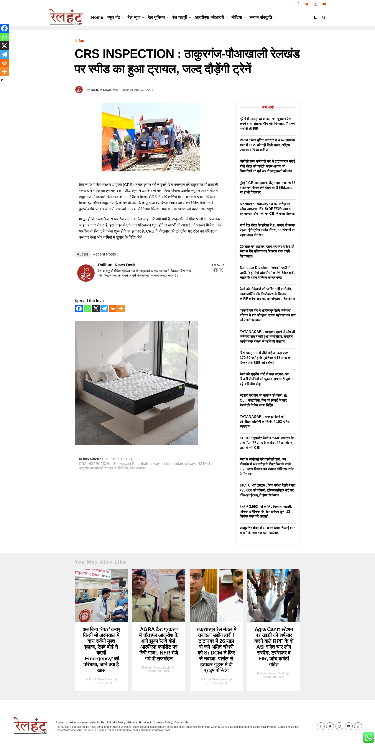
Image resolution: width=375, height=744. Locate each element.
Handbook (145, 722)
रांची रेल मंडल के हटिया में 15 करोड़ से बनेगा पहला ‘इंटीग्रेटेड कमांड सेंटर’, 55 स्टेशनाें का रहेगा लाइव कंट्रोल (267, 230)
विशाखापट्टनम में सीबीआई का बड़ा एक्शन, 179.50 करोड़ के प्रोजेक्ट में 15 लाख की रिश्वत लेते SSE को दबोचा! (265, 358)
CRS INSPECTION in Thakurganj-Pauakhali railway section (125, 464)
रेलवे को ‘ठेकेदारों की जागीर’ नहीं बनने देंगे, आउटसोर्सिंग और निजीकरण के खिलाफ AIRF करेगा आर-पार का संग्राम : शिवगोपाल (267, 294)
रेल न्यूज (134, 17)
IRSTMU (203, 464)
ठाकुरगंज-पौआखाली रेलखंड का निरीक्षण (103, 468)
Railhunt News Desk (104, 89)
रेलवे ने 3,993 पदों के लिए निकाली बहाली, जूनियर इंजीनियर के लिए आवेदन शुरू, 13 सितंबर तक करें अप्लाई (266, 511)
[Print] (113, 308)
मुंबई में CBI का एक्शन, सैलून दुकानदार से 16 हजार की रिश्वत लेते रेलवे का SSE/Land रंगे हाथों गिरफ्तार (268, 187)
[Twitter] (221, 270)
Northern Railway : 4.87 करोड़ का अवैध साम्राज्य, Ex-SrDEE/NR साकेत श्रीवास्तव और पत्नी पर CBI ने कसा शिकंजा (267, 209)
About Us (61, 722)
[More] (121, 308)
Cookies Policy (163, 722)
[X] (96, 308)
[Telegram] (104, 308)
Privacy (132, 722)
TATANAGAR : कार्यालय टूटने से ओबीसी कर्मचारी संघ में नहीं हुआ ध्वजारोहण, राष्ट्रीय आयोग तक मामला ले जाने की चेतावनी (267, 336)
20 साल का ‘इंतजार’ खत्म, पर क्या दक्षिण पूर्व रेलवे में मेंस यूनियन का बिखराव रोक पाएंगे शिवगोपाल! (267, 251)
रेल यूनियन (156, 17)
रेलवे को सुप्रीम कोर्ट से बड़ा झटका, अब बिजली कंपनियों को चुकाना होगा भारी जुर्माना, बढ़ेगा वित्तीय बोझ (267, 379)
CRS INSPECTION (117, 459)
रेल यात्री (179, 17)
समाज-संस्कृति (261, 17)
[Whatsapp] (87, 308)
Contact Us (181, 722)
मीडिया (237, 17)
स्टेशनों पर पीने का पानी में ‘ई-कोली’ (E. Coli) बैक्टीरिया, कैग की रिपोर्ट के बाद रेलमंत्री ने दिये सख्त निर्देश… (264, 400)
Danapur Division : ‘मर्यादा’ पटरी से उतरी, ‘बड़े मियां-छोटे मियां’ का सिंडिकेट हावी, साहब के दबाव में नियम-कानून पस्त (267, 272)
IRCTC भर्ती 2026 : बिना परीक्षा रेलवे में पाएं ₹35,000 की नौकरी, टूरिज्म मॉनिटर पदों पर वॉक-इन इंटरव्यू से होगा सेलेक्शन (267, 490)
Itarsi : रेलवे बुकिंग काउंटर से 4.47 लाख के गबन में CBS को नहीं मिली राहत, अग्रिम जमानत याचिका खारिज (267, 145)
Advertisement (78, 722)
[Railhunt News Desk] (86, 280)
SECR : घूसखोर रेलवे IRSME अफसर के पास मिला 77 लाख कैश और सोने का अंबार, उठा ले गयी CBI (267, 443)
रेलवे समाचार (138, 468)
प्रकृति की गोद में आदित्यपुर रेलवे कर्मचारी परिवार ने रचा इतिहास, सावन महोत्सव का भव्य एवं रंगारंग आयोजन (268, 315)
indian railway (184, 464)
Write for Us (97, 722)
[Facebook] (215, 270)
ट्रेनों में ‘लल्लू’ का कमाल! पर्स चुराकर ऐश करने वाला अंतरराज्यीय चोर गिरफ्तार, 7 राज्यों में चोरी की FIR (268, 123)
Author (82, 254)
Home (97, 17)
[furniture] (136, 443)
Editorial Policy (116, 722)
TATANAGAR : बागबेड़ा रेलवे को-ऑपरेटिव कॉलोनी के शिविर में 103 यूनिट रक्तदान (264, 421)
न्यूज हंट (113, 17)
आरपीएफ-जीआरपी (209, 17)
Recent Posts (104, 254)
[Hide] (1, 80)
